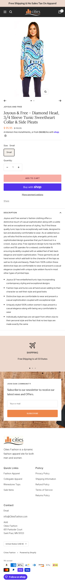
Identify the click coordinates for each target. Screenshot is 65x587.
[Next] (60, 101)
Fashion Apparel (12, 473)
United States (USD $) (15, 544)
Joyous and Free (13, 107)
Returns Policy (43, 495)
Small (9, 152)
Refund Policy (42, 484)
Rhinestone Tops (12, 484)
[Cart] (59, 12)
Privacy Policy (43, 473)
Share (6, 201)
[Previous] (5, 101)
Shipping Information (46, 479)
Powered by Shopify (28, 553)
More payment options (32, 194)
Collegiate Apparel (13, 479)
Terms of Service (44, 490)
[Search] (10, 12)
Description (10, 213)
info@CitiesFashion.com (15, 516)
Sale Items (9, 490)
